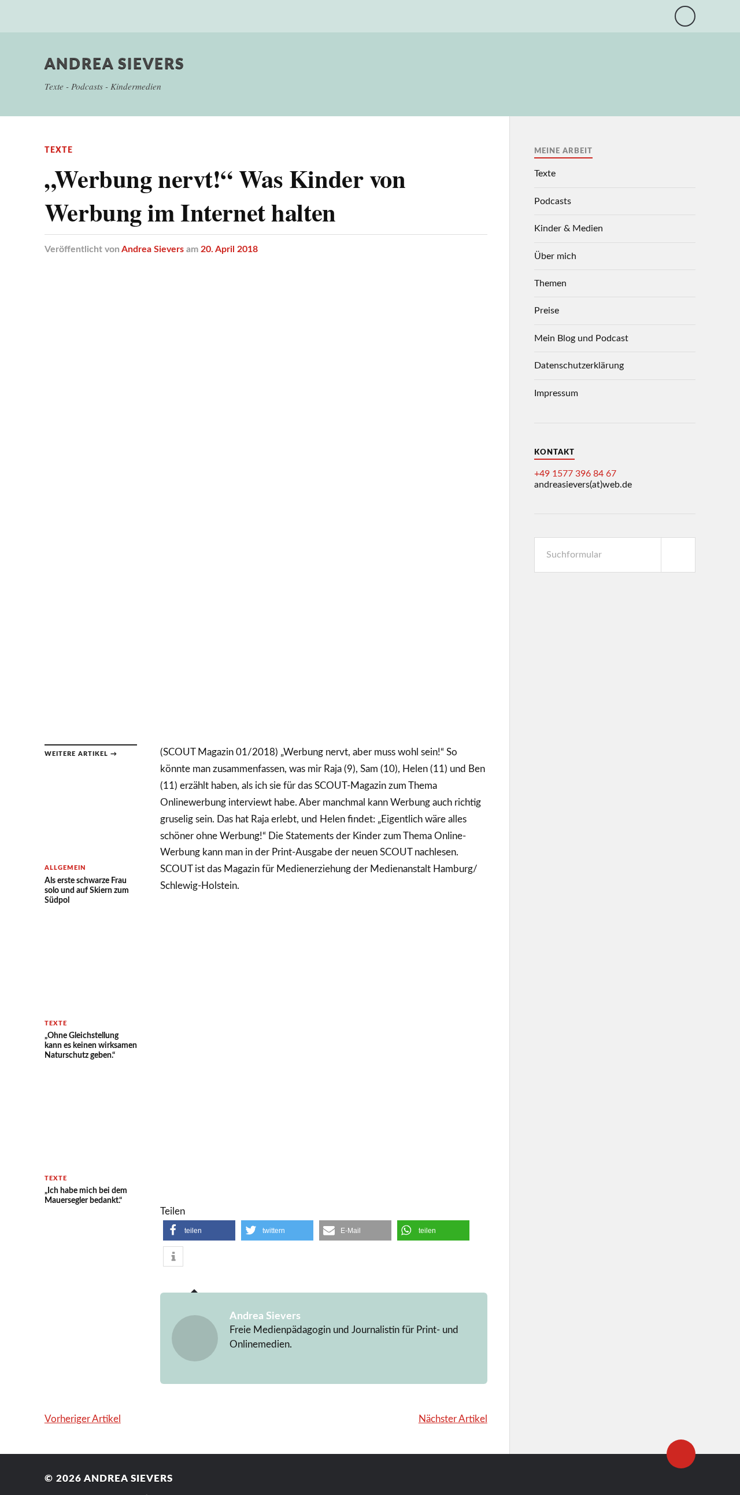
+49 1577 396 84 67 (575, 473)
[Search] (685, 16)
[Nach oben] (681, 1453)
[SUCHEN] (678, 555)
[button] (199, 1230)
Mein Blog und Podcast (581, 338)
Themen (550, 283)
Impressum (556, 393)
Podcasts (552, 201)
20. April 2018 (229, 249)
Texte (59, 150)
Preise (546, 310)
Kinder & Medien (568, 228)
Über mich (555, 256)
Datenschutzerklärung (579, 365)
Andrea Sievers (114, 64)
